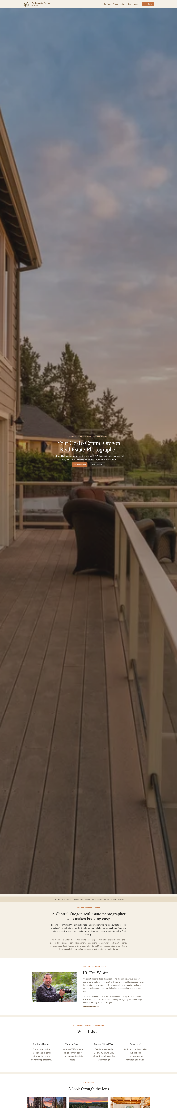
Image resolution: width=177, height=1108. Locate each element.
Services (107, 4)
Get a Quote (148, 4)
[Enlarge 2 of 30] (106, 1099)
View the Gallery (97, 464)
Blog (129, 4)
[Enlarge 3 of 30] (147, 1099)
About (136, 4)
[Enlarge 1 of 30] (64, 1099)
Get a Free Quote (80, 464)
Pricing (115, 4)
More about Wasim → (91, 1006)
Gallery (123, 4)
